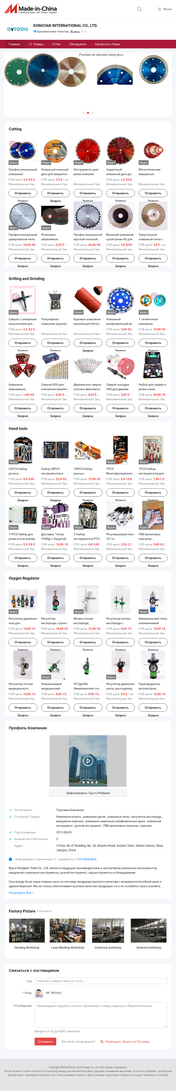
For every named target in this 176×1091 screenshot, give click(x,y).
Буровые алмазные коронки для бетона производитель (87, 323)
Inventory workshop (108, 947)
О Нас (56, 44)
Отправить (45, 1041)
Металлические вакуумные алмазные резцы (150, 173)
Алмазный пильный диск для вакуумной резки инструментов (55, 173)
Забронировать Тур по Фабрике (88, 793)
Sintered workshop (148, 947)
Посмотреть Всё (20, 893)
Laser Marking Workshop (67, 947)
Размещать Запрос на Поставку (124, 1041)
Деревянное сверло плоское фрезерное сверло (88, 388)
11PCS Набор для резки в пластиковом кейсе (23, 538)
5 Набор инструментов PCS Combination (86, 538)
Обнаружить (77, 44)
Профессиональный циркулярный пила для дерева (23, 239)
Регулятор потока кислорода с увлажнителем (118, 622)
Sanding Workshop (26, 947)
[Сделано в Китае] (31, 8)
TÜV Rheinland (86, 859)
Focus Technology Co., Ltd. (84, 1067)
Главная (14, 44)
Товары (38, 44)
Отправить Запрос (23, 194)
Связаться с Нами (107, 44)
